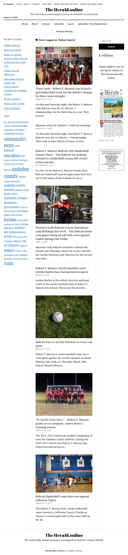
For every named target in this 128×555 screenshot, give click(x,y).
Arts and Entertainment (18, 122)
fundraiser (24, 160)
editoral (9, 150)
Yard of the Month (20, 258)
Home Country (12, 99)
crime (17, 145)
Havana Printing (64, 31)
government (11, 207)
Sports (24, 254)
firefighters (14, 160)
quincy (9, 249)
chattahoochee (19, 125)
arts (5, 122)
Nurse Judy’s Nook (14, 103)
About (26, 4)
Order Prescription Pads (65, 4)
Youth (8, 263)
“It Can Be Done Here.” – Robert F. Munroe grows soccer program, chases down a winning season (62, 423)
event (22, 155)
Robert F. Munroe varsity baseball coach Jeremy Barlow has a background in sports (62, 270)
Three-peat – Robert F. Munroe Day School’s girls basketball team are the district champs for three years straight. (64, 92)
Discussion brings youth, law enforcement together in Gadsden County (15, 86)
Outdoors (23, 245)
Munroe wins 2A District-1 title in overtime (63, 125)
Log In (70, 23)
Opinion (13, 245)
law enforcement (15, 232)
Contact (36, 4)
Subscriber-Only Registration (92, 23)
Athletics (7, 126)
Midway (18, 241)
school (17, 255)
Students (8, 258)
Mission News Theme (54, 551)
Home (19, 4)
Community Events (13, 133)
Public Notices (12, 45)
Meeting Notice (12, 50)
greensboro (22, 210)
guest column (16, 214)
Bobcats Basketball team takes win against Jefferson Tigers (62, 498)
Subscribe (47, 4)
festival (7, 160)
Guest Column (12, 108)
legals (8, 236)
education (12, 155)
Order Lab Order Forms (91, 4)
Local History (9, 241)
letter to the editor (19, 236)
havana (10, 219)
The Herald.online (64, 10)
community (19, 129)
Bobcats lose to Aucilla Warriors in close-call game (64, 344)
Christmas (9, 129)
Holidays (20, 227)
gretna (7, 214)
